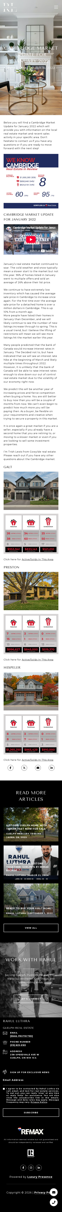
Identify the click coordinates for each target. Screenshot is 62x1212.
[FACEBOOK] (23, 1168)
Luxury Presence (39, 1176)
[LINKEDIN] (39, 1168)
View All (31, 928)
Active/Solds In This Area (37, 559)
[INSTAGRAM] (31, 1168)
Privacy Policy (39, 1102)
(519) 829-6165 (18, 1045)
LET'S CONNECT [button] (31, 999)
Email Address (13, 1080)
